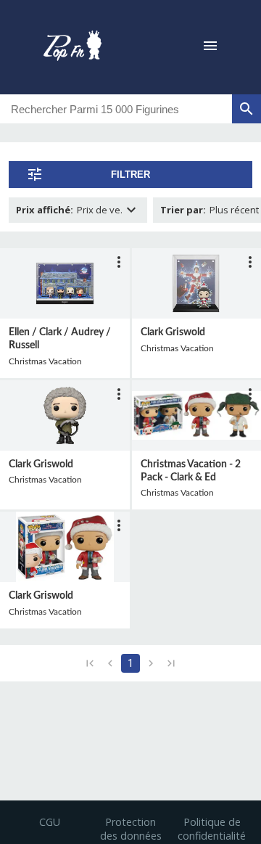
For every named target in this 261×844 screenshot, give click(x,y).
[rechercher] (246, 108)
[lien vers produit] (65, 283)
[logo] (73, 47)
